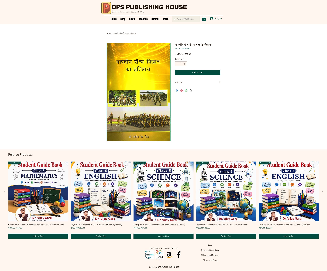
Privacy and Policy (210, 260)
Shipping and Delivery (210, 255)
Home (109, 34)
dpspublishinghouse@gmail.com (164, 248)
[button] (204, 18)
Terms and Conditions (210, 250)
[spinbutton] (181, 63)
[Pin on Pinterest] (181, 90)
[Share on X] (191, 90)
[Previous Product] (4, 191)
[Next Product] (322, 191)
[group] (163, 200)
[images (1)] (159, 254)
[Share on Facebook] (176, 90)
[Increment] (184, 63)
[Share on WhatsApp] (186, 90)
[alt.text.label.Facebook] (178, 254)
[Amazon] (169, 254)
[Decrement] (177, 63)
